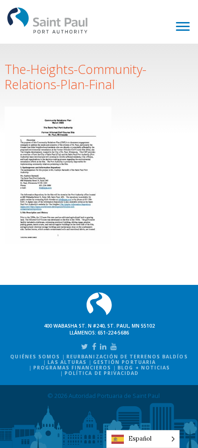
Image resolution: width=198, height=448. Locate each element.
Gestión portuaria (124, 362)
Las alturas (66, 362)
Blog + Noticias (143, 367)
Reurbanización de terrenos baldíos (126, 356)
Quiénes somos (35, 356)
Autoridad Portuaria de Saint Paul (47, 20)
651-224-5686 (113, 332)
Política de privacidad (101, 373)
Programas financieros (72, 367)
